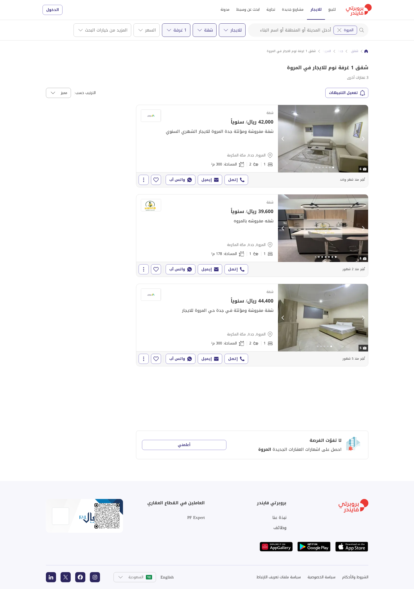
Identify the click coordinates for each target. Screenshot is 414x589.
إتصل (233, 179)
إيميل (206, 179)
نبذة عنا (279, 517)
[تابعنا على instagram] (95, 577)
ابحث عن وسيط (248, 9)
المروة (348, 29)
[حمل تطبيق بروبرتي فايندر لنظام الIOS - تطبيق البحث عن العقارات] (351, 547)
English (167, 577)
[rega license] (84, 516)
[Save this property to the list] (156, 180)
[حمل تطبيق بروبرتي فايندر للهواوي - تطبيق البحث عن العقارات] (276, 547)
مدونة (225, 9)
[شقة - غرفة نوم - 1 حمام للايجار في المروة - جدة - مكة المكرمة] (252, 235)
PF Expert (196, 517)
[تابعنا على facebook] (80, 577)
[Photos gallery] (323, 139)
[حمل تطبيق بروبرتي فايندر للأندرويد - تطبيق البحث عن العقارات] (314, 547)
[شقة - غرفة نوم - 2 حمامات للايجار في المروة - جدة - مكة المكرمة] (252, 146)
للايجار (316, 9)
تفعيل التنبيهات (343, 92)
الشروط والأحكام (355, 577)
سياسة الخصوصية (321, 577)
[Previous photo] (283, 138)
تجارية (270, 9)
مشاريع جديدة (293, 9)
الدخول (52, 9)
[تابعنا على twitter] (66, 577)
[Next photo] (363, 138)
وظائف (279, 528)
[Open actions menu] (144, 180)
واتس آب (177, 179)
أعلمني (184, 444)
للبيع (332, 9)
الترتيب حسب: (85, 92)
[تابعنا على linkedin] (51, 577)
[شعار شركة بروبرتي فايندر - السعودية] (359, 10)
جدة (340, 51)
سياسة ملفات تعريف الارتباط (279, 577)
